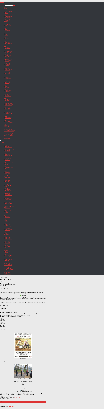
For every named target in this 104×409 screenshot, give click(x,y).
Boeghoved (6, 116)
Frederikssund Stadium (8, 158)
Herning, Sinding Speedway (9, 104)
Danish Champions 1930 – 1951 (8, 129)
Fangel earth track (7, 48)
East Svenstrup (7, 74)
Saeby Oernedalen (7, 77)
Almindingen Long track (8, 43)
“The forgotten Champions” (7, 132)
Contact (3, 139)
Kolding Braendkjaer (8, 254)
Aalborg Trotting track (8, 67)
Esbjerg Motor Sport (8, 109)
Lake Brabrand (7, 83)
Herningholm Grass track (8, 103)
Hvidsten (6, 223)
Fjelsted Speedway (7, 197)
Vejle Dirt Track (7, 97)
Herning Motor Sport (8, 102)
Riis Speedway (7, 95)
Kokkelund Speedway (8, 118)
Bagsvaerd (6, 13)
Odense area (7, 47)
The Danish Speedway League (8, 136)
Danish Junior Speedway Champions (9, 134)
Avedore (6, 12)
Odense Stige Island (8, 55)
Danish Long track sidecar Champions (9, 131)
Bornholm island (7, 41)
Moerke (6, 219)
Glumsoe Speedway (8, 28)
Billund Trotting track (8, 99)
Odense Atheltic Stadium (8, 51)
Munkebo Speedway (8, 63)
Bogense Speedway (7, 58)
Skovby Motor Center (8, 258)
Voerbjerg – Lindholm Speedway (9, 206)
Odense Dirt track (7, 188)
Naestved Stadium (7, 171)
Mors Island (6, 76)
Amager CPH (7, 145)
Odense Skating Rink (8, 54)
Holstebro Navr (7, 241)
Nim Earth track (7, 94)
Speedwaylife (2, 2)
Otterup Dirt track (7, 56)
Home (3, 6)
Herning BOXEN (7, 237)
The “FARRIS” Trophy (6, 125)
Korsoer (6, 33)
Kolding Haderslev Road (8, 119)
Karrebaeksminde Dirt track (9, 167)
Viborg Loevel (7, 114)
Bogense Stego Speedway (8, 59)
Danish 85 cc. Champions (7, 272)
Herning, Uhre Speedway (8, 105)
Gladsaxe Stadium (7, 15)
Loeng (6, 34)
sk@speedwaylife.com (17, 397)
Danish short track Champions (8, 267)
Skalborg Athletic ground (8, 69)
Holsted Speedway (7, 108)
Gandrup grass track (8, 210)
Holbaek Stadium (7, 30)
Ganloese (6, 23)
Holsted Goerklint (7, 107)
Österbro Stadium (7, 20)
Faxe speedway (7, 27)
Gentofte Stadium (7, 14)
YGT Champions (6, 137)
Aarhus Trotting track (8, 82)
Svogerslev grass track (8, 175)
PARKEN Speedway (7, 18)
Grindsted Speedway (8, 101)
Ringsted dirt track (7, 38)
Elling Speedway (7, 100)
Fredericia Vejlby (7, 228)
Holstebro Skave (7, 106)
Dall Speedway (7, 68)
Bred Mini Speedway (8, 60)
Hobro (6, 86)
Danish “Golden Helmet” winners (8, 128)
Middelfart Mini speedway (8, 62)
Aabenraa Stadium (7, 115)
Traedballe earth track (8, 96)
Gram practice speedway (8, 117)
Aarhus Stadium (7, 81)
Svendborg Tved (7, 64)
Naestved (6, 35)
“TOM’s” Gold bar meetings (7, 127)
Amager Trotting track (8, 11)
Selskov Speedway (7, 24)
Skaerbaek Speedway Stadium (9, 122)
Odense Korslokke (7, 53)
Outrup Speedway (7, 112)
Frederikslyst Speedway (8, 93)
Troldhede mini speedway (8, 113)
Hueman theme (11, 406)
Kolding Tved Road (7, 120)
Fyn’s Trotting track (8, 49)
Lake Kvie (6, 111)
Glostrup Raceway (7, 17)
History (6, 9)
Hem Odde (6, 85)
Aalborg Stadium (7, 202)
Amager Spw (7, 10)
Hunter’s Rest (7, 153)
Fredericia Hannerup (8, 90)
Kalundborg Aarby (7, 31)
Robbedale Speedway (8, 44)
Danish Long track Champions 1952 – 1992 (9, 130)
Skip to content (2, 0)
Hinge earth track (7, 232)
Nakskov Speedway (7, 36)
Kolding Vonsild (7, 121)
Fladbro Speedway (7, 88)
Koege (6, 32)
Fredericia (6, 89)
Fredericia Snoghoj (7, 91)
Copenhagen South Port (8, 16)
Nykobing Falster (7, 37)
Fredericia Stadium (7, 92)
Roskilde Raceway (7, 39)
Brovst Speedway (7, 73)
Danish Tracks (4, 7)
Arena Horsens (7, 87)
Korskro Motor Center (8, 110)
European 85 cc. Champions (7, 138)
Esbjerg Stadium (7, 245)
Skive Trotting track (8, 78)
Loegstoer (6, 75)
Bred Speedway (7, 61)
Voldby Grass (7, 65)
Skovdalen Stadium (7, 70)
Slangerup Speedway (8, 25)
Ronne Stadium (7, 45)
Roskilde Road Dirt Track (8, 19)
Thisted (6, 79)
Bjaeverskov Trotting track (9, 162)
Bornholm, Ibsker (7, 42)
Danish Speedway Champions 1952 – (8, 133)
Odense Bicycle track (8, 52)
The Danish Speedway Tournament (8, 135)
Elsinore (6, 22)
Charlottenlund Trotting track (9, 149)
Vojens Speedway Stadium (8, 123)
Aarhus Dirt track (7, 80)
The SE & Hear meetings (7, 263)
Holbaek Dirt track (7, 29)
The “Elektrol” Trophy (7, 126)
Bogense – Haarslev (8, 193)
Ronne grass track (7, 180)
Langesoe (6, 50)
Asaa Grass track (7, 72)
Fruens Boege (7, 184)
